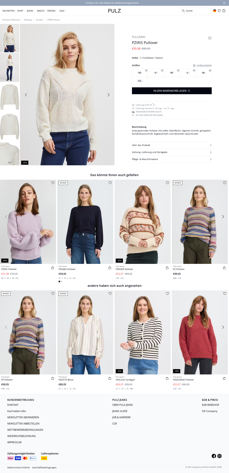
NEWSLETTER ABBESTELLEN (23, 423)
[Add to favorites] (210, 38)
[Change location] (214, 10)
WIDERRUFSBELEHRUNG (21, 436)
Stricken (39, 20)
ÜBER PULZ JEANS (122, 405)
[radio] (140, 81)
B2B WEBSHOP (210, 405)
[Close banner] (224, 3)
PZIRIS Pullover (53, 20)
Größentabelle (204, 65)
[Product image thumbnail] (9, 37)
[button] (172, 145)
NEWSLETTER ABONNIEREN (23, 417)
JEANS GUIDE (119, 411)
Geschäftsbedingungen (44, 467)
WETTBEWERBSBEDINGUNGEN (25, 430)
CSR (114, 423)
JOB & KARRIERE (121, 417)
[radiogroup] (172, 77)
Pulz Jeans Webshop (11, 20)
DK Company (209, 411)
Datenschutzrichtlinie (18, 467)
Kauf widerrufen (16, 411)
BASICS (41, 10)
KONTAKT (13, 405)
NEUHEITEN (8, 10)
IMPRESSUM (14, 442)
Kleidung (28, 20)
